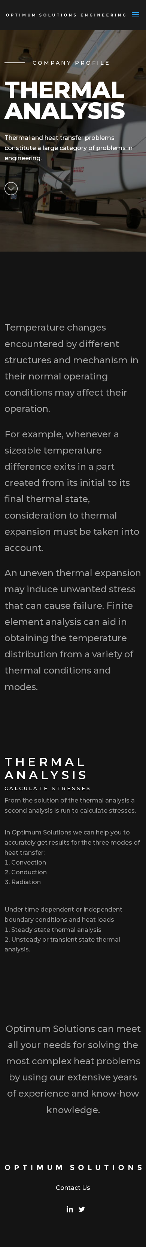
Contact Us (73, 1187)
